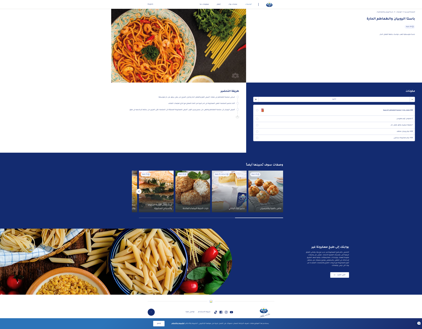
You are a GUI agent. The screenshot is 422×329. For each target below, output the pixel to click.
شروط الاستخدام (204, 312)
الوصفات (399, 12)
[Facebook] (221, 312)
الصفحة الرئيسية (409, 12)
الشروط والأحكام (178, 323)
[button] (419, 323)
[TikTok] (215, 312)
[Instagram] (226, 312)
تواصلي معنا (190, 312)
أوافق (159, 323)
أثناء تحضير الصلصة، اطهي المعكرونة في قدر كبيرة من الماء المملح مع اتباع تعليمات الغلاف (201, 103)
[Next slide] (139, 191)
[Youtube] (231, 312)
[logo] (269, 4)
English (150, 4)
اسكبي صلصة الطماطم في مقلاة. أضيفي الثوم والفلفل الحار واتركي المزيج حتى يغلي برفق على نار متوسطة (197, 97)
